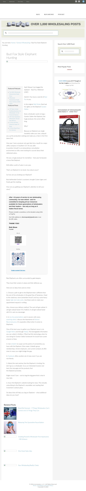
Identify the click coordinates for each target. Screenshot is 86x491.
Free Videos (20, 1)
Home (4, 1)
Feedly (26, 332)
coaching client (11, 319)
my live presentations (16, 317)
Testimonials (12, 1)
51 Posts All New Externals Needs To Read (14, 124)
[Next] (79, 94)
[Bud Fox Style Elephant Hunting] (27, 72)
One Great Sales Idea (25, 451)
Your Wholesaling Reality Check (28, 465)
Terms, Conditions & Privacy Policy (43, 485)
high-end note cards (17, 300)
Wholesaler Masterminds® (43, 8)
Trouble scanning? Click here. (18, 270)
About (27, 1)
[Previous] (60, 94)
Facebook (11, 356)
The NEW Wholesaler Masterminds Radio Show (14, 94)
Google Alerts (11, 332)
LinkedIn (13, 344)
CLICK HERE (62, 81)
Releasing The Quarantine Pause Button (31, 422)
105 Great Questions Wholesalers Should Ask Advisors (14, 118)
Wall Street (37, 104)
